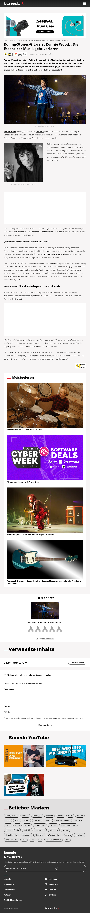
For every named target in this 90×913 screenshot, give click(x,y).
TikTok (47, 254)
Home (5, 40)
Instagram (59, 254)
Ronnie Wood (10, 131)
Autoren (7, 895)
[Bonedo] (14, 3)
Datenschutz (9, 889)
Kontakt (7, 879)
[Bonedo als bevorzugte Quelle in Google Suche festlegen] (20, 54)
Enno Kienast (34, 54)
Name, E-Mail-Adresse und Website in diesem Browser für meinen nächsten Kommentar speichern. (44, 718)
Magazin (12, 40)
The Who (40, 131)
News (18, 40)
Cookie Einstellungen (13, 900)
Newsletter (16, 868)
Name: (7, 706)
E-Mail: (7, 712)
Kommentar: (9, 689)
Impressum (9, 884)
